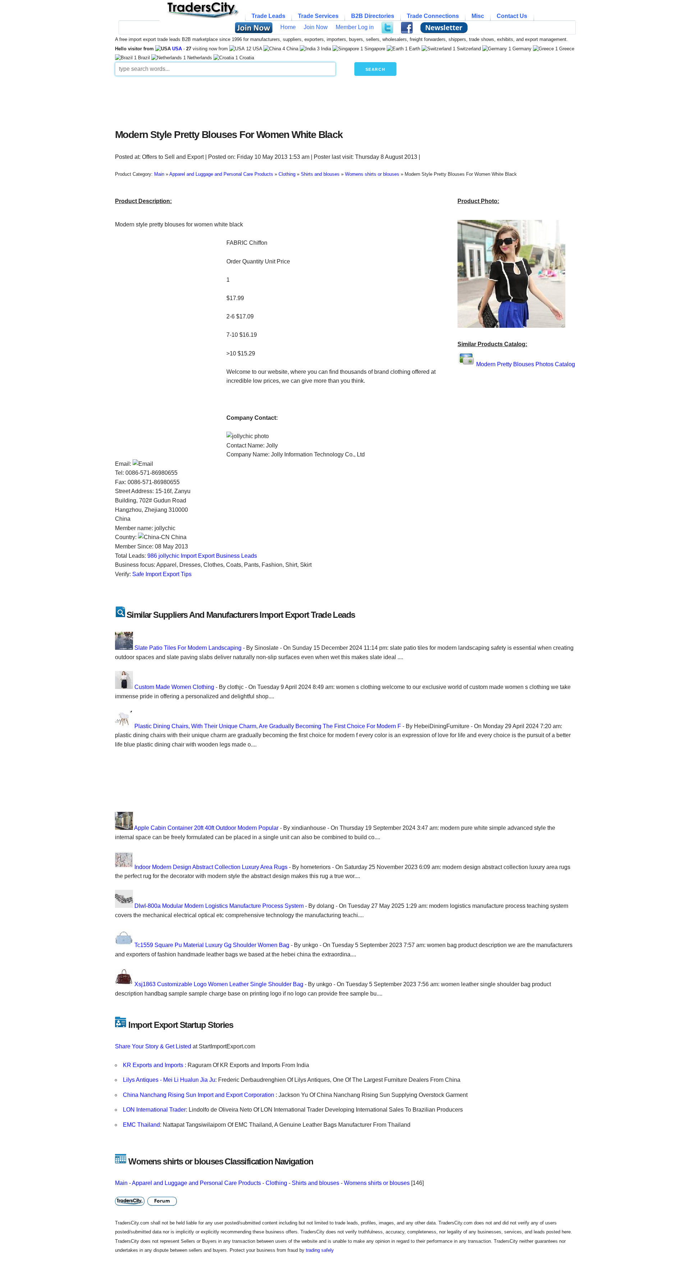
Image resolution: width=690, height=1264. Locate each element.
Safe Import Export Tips (162, 574)
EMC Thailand (141, 1125)
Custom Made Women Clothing (174, 687)
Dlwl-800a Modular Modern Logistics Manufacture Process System (219, 906)
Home (288, 27)
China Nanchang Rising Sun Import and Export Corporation (199, 1095)
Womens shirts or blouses (377, 1183)
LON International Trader (154, 1110)
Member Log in (355, 27)
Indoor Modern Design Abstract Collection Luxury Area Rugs (211, 867)
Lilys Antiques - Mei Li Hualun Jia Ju (169, 1080)
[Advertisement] (289, 100)
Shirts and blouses (315, 1183)
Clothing (276, 1183)
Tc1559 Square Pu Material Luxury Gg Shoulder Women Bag (211, 945)
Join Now (316, 27)
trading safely (320, 1250)
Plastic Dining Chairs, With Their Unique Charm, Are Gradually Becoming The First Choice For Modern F (267, 726)
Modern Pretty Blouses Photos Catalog (525, 364)
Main (121, 1183)
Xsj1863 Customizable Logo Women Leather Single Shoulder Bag (218, 984)
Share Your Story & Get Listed (153, 1046)
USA (177, 48)
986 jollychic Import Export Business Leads (202, 556)
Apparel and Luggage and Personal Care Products (196, 1183)
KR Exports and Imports (154, 1065)
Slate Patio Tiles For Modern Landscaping (188, 648)
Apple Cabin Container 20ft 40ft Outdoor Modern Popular (206, 828)
